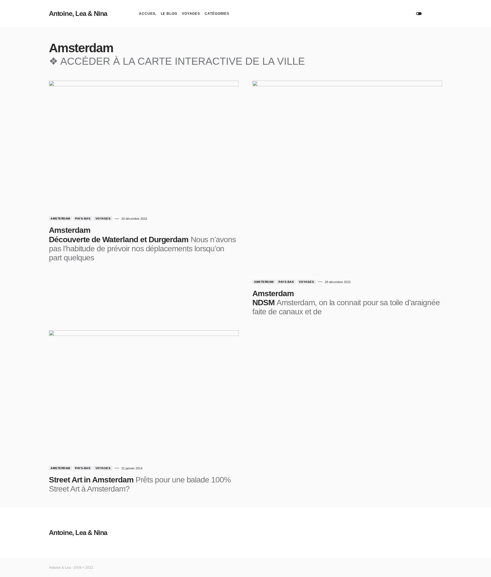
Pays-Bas (82, 218)
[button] (419, 14)
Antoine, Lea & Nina (78, 13)
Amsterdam (60, 218)
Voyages (103, 218)
